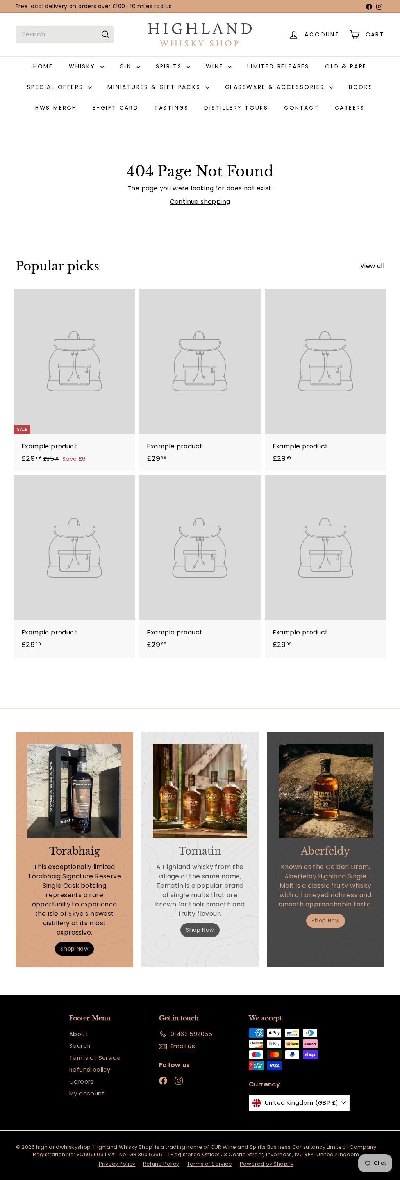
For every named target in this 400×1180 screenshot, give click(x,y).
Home (43, 66)
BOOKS (361, 87)
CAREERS (350, 108)
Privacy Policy (117, 1164)
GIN (127, 66)
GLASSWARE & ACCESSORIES (276, 87)
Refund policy (89, 1069)
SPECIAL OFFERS (56, 87)
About (78, 1034)
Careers (81, 1081)
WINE (216, 66)
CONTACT (301, 108)
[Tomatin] (200, 791)
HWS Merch (56, 108)
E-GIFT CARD (116, 108)
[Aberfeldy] (326, 791)
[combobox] (65, 34)
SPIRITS (170, 66)
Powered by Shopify (266, 1164)
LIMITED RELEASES (278, 66)
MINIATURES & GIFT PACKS (155, 87)
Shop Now (74, 949)
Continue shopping (200, 201)
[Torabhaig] (74, 791)
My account (87, 1093)
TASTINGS (171, 108)
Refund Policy (161, 1164)
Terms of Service (94, 1058)
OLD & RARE (346, 66)
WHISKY (83, 66)
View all (372, 265)
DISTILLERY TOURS (236, 108)
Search (79, 1045)
